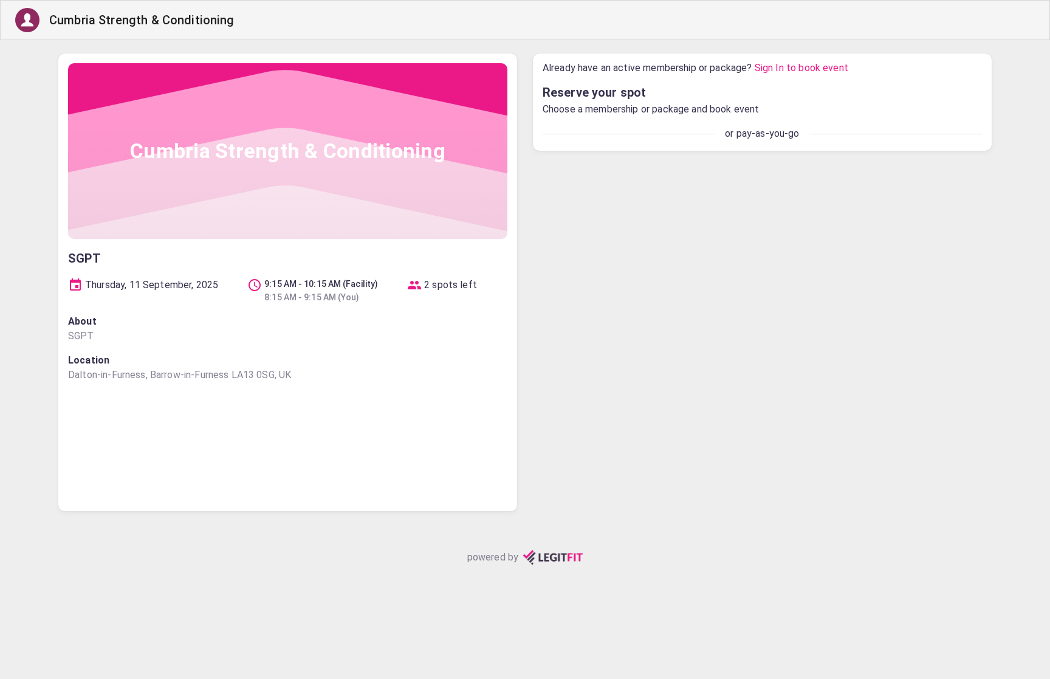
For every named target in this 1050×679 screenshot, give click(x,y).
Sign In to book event (801, 68)
